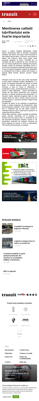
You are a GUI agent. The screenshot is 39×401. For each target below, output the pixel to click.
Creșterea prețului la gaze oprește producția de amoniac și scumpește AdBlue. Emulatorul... (14, 257)
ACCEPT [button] (16, 396)
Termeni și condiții (26, 353)
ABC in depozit (9, 271)
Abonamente (9, 350)
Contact (7, 362)
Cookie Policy (24, 350)
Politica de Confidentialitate (25, 358)
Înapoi (9, 21)
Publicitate (8, 353)
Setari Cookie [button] (7, 397)
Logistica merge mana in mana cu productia (24, 242)
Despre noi (8, 357)
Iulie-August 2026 (19, 367)
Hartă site (23, 362)
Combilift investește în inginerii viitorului (23, 227)
